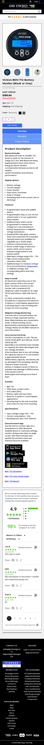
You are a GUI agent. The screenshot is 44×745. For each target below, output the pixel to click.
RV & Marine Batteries (32, 674)
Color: (9, 112)
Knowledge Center (11, 674)
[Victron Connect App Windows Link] (16, 465)
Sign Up (32, 1)
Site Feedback (12, 689)
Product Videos (22, 141)
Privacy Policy (11, 686)
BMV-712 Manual (12, 481)
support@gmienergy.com (12, 655)
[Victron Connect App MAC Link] (14, 459)
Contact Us (12, 684)
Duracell (12, 716)
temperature (32, 266)
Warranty (22, 136)
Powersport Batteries (32, 679)
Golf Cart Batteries (32, 686)
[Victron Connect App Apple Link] (13, 447)
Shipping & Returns (32, 653)
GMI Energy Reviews (12, 679)
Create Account (35, 650)
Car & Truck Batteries (32, 689)
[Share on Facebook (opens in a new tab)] (13, 560)
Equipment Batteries (32, 676)
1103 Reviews (15, 518)
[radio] (31, 508)
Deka (11, 708)
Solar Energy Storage (32, 694)
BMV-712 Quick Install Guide (17, 476)
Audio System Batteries (32, 692)
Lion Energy (12, 726)
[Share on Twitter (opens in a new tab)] (17, 560)
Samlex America (11, 718)
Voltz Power (11, 723)
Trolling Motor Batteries (32, 684)
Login (30, 1)
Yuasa (11, 728)
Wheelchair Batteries (32, 681)
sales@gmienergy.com (11, 650)
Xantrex (11, 721)
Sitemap (12, 692)
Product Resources (11, 676)
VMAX (12, 705)
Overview (22, 131)
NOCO (11, 713)
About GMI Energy (11, 681)
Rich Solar (11, 710)
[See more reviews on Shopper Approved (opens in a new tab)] (21, 560)
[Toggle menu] (3, 2)
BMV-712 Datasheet (13, 471)
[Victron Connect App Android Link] (15, 453)
